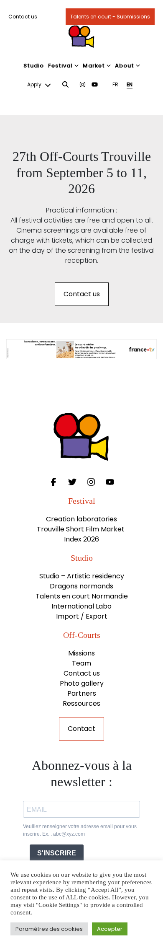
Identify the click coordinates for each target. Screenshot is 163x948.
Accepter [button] (109, 929)
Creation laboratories (81, 519)
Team (81, 663)
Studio (33, 66)
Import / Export (81, 616)
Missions (81, 653)
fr (115, 84)
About (124, 66)
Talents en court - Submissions (110, 16)
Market (94, 66)
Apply (35, 84)
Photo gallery (82, 683)
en (129, 84)
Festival (60, 66)
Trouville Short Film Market (81, 529)
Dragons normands (81, 586)
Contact (81, 728)
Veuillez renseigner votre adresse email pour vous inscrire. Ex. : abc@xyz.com (80, 830)
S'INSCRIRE (56, 853)
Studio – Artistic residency (81, 576)
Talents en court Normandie (82, 596)
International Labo (81, 606)
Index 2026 (81, 539)
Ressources (81, 703)
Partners (81, 693)
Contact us (22, 16)
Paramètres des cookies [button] (49, 929)
